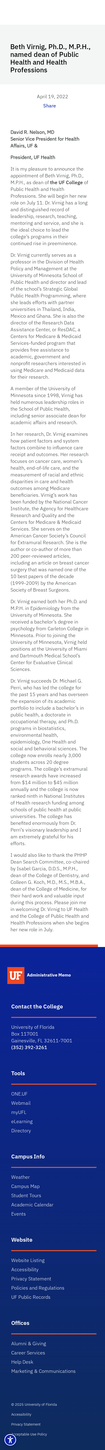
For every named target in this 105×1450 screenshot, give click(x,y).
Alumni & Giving (28, 1343)
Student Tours (26, 1195)
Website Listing (28, 1260)
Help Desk (22, 1362)
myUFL (18, 1112)
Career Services (28, 1352)
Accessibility (25, 1269)
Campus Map (25, 1186)
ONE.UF (19, 1093)
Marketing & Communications (43, 1371)
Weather (20, 1177)
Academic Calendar (32, 1204)
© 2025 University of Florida (34, 1404)
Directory (21, 1130)
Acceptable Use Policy (29, 1434)
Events (18, 1213)
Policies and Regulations (37, 1288)
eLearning (22, 1121)
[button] (10, 1440)
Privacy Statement (31, 1278)
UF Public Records (31, 1297)
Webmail (21, 1103)
